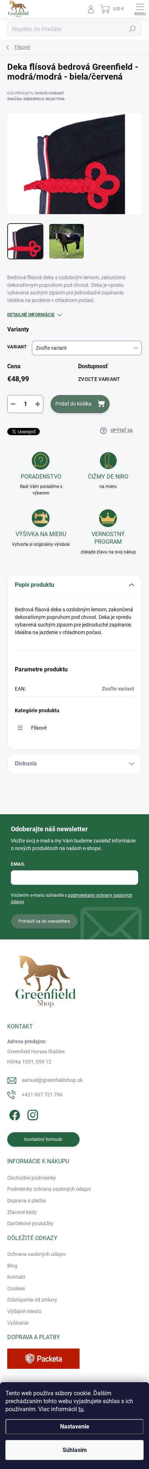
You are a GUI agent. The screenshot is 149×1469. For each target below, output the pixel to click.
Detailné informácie (31, 314)
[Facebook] (13, 1114)
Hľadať (132, 28)
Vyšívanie (18, 1323)
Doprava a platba (26, 1200)
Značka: (35, 99)
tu (81, 1409)
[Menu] (140, 9)
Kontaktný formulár (43, 1139)
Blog (12, 1266)
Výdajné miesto (24, 1311)
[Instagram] (31, 1114)
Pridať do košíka (73, 404)
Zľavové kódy (22, 1212)
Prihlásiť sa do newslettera (44, 921)
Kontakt (16, 1277)
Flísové (39, 728)
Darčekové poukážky (30, 1223)
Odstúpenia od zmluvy (32, 1300)
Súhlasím (75, 1450)
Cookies (16, 1288)
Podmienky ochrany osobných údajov (49, 1189)
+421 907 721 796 (42, 1094)
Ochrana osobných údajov (36, 1254)
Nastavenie (74, 1426)
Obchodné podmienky (31, 1178)
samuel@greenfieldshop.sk (52, 1080)
